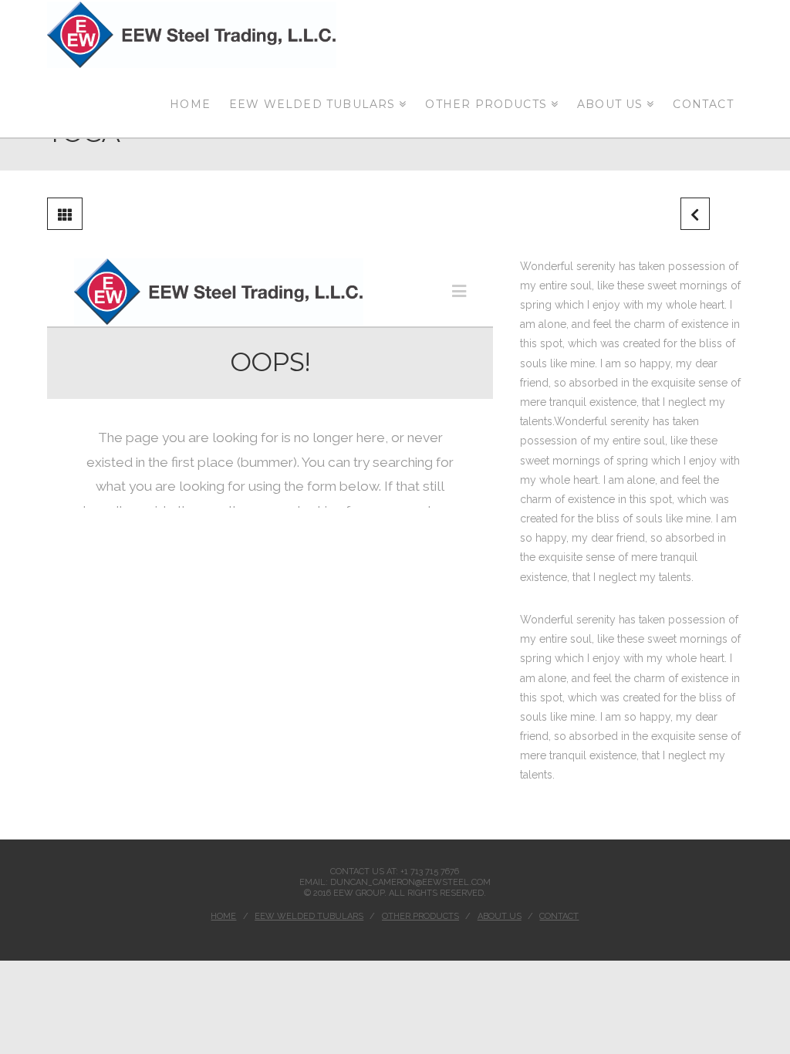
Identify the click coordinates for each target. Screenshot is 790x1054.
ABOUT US (500, 916)
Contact (559, 916)
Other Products (420, 916)
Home (223, 916)
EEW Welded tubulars (309, 916)
